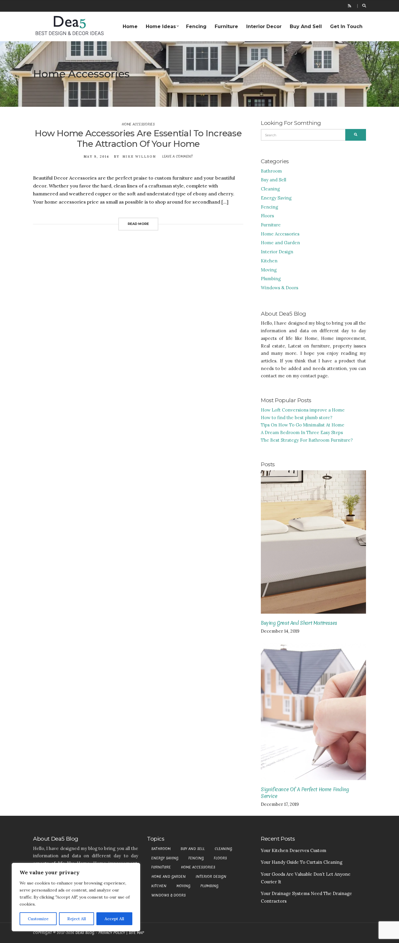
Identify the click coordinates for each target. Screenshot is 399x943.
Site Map (136, 932)
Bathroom (271, 171)
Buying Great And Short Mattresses (299, 623)
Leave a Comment (177, 156)
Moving (269, 270)
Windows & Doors (279, 287)
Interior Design (277, 251)
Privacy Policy (111, 932)
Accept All (114, 918)
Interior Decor (264, 26)
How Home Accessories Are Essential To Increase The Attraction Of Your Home (138, 138)
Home (130, 26)
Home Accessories (138, 124)
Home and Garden (280, 242)
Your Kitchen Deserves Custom (293, 850)
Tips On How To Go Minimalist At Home (302, 425)
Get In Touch (346, 26)
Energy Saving (276, 198)
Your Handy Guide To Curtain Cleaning (301, 862)
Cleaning (270, 189)
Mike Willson (139, 156)
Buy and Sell (306, 26)
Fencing (196, 26)
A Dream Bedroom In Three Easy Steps (302, 432)
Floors (267, 215)
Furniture (226, 26)
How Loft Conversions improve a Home (303, 410)
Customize (38, 918)
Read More (138, 224)
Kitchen (269, 261)
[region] (76, 897)
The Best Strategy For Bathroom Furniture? (307, 440)
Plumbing (271, 278)
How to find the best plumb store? (296, 417)
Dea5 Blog (84, 932)
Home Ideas (161, 26)
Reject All (76, 918)
